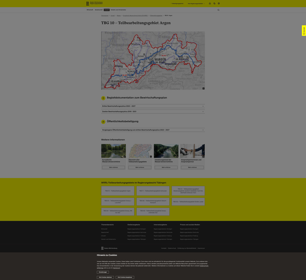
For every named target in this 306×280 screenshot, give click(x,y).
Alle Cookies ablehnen (105, 277)
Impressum (116, 268)
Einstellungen (103, 272)
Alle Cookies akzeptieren (125, 277)
